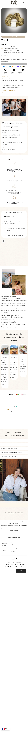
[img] (14, 405)
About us (4, 550)
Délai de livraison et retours (13, 543)
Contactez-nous (5, 547)
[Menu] (1, 2)
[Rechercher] (4, 2)
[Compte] (23, 2)
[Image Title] (12, 559)
